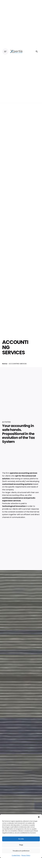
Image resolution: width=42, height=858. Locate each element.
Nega (21, 845)
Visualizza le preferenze (21, 851)
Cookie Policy (16, 855)
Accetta (21, 839)
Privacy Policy (25, 855)
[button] (39, 817)
